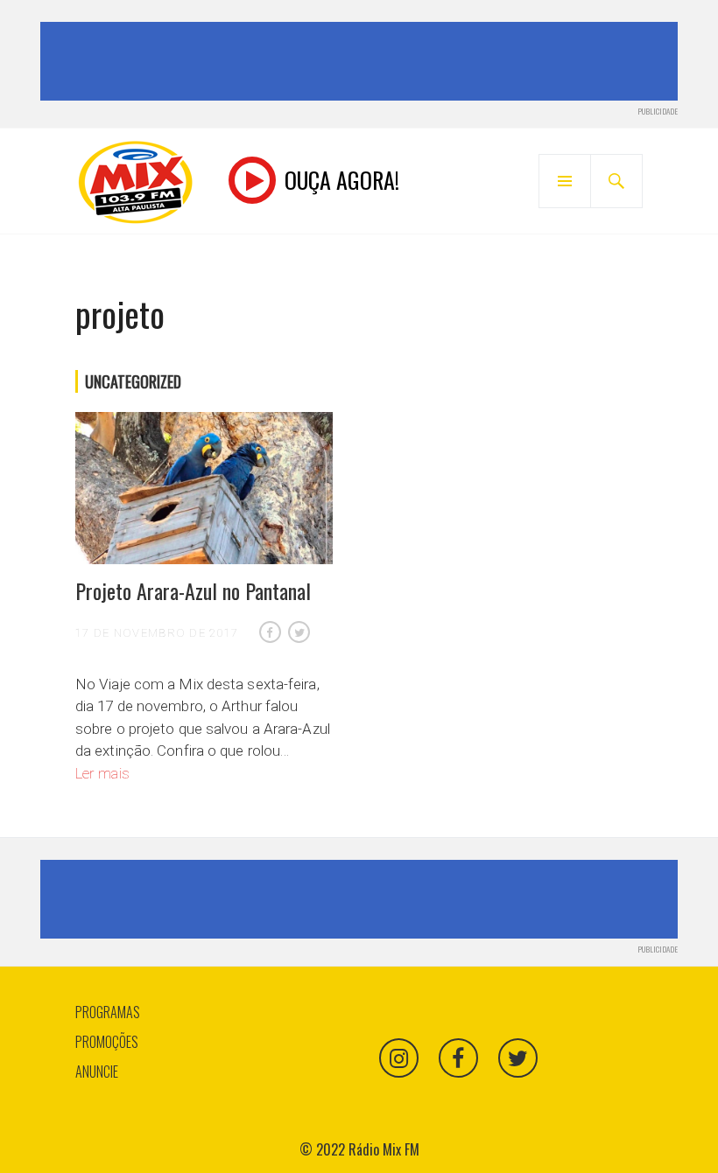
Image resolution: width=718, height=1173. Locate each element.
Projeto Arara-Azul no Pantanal (193, 590)
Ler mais (102, 773)
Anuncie (96, 1071)
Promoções (106, 1041)
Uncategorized (133, 381)
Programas (107, 1012)
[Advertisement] (362, 61)
